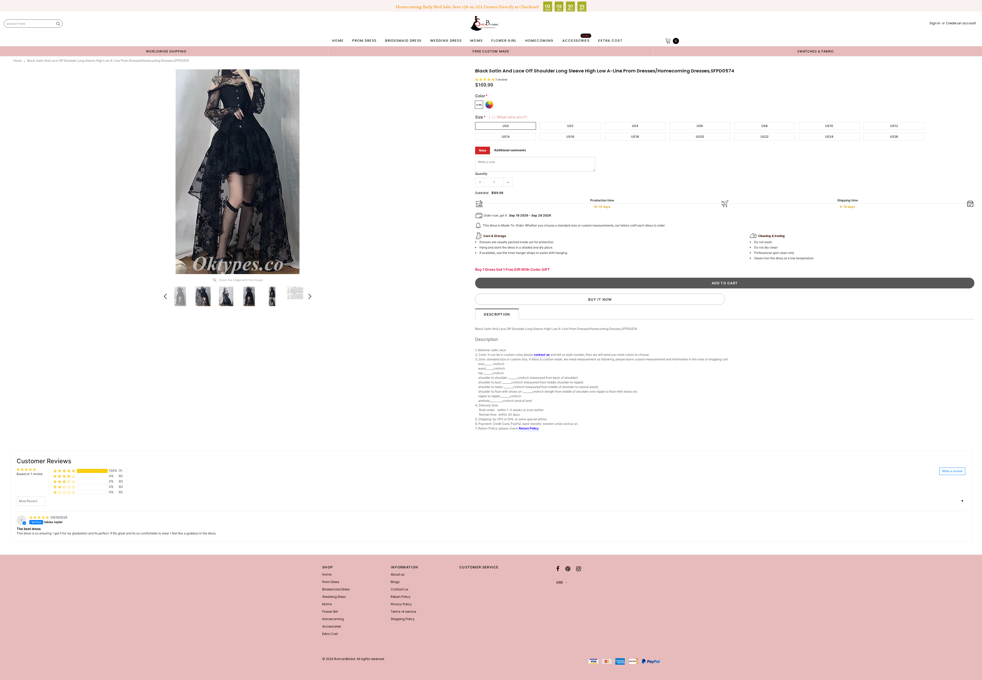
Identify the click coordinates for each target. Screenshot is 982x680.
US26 (894, 136)
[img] (39, 517)
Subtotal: (482, 193)
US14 (506, 136)
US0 (506, 126)
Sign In (935, 23)
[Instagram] (578, 568)
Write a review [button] (952, 471)
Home (17, 60)
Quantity (481, 174)
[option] (166, 51)
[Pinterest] (567, 568)
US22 (764, 136)
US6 (700, 126)
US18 (635, 136)
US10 (829, 126)
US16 (570, 136)
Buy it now (600, 299)
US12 (894, 126)
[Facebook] (558, 568)
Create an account (961, 23)
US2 (570, 126)
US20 (700, 136)
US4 (635, 126)
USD (559, 582)
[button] (485, 79)
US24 (829, 136)
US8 (764, 126)
